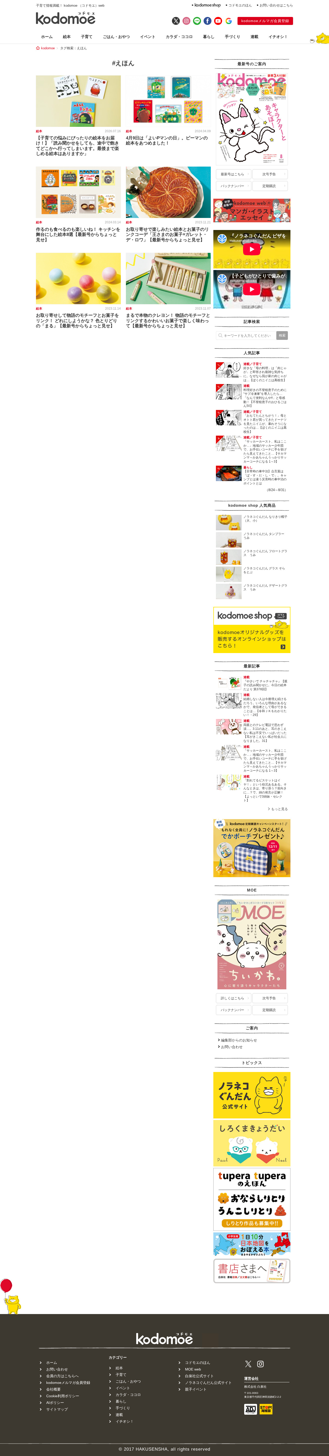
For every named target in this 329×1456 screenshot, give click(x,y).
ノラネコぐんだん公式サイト (208, 1383)
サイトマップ (57, 1409)
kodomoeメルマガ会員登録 (265, 21)
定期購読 (269, 186)
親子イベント (196, 1389)
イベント (148, 36)
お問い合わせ (232, 1047)
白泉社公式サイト (199, 1376)
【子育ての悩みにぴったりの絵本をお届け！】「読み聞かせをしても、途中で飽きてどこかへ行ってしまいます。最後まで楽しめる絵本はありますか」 (77, 146)
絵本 (67, 36)
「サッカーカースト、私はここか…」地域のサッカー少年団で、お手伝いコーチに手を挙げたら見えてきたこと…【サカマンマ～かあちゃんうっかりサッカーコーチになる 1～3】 (265, 451)
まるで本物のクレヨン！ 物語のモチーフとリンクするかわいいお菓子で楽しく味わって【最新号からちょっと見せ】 (168, 320)
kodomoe (48, 48)
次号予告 (269, 174)
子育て (87, 36)
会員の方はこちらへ (62, 1376)
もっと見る (279, 809)
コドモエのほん (240, 5)
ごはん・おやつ (116, 36)
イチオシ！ (278, 36)
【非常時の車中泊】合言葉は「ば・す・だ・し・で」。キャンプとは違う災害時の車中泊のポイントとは (265, 477)
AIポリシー (55, 1403)
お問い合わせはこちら (276, 5)
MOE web (193, 1369)
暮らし (209, 36)
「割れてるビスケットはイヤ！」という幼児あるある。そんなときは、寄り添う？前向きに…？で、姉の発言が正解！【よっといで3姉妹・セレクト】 (265, 790)
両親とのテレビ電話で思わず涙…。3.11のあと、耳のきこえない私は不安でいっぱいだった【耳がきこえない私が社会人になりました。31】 (265, 733)
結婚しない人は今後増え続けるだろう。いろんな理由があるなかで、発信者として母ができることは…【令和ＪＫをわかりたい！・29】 (265, 707)
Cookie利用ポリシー (62, 1396)
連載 (254, 36)
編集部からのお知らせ (239, 1040)
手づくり (232, 36)
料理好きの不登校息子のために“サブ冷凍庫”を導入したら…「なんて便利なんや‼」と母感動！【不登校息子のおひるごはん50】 (265, 398)
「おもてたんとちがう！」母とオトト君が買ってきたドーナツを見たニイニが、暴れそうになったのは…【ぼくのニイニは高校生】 (265, 423)
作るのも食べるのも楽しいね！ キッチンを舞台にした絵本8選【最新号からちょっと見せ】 (78, 234)
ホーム (47, 36)
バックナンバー (232, 186)
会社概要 (53, 1389)
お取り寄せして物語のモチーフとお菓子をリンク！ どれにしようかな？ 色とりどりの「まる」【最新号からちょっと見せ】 (77, 320)
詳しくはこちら (232, 998)
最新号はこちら (232, 174)
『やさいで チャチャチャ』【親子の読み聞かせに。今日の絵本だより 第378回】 (265, 685)
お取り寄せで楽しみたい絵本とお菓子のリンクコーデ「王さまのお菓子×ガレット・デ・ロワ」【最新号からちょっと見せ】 (167, 234)
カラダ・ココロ (179, 36)
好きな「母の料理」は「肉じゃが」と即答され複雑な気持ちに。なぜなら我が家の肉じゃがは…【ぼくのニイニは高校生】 (265, 374)
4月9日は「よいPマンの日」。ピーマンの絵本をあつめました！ (167, 141)
